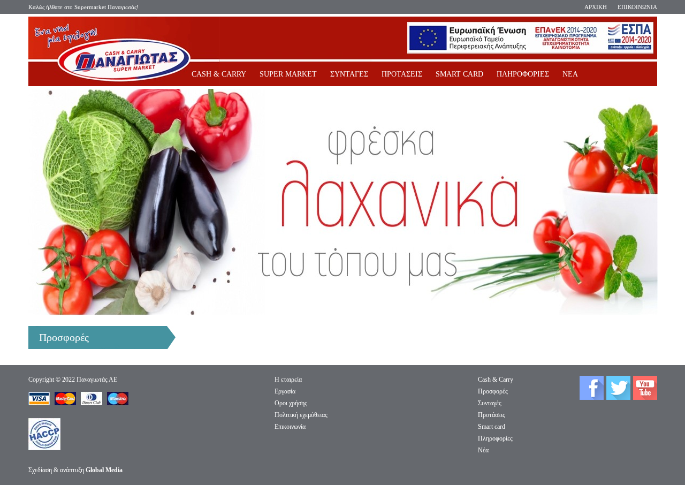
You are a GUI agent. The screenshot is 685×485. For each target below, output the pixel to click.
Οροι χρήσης (291, 403)
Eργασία (285, 391)
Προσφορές (493, 391)
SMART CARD (459, 74)
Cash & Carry (495, 379)
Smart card (491, 426)
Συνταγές (489, 403)
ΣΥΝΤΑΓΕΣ (349, 74)
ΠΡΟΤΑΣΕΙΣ (402, 74)
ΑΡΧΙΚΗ (595, 7)
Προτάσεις (491, 415)
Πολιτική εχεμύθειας (301, 415)
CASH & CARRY (219, 74)
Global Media (104, 470)
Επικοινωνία (290, 426)
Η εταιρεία (288, 379)
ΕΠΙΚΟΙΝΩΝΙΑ (637, 7)
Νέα (483, 450)
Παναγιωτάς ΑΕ (97, 379)
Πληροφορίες (495, 438)
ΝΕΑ (570, 74)
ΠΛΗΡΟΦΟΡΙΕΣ (523, 74)
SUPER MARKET (288, 74)
